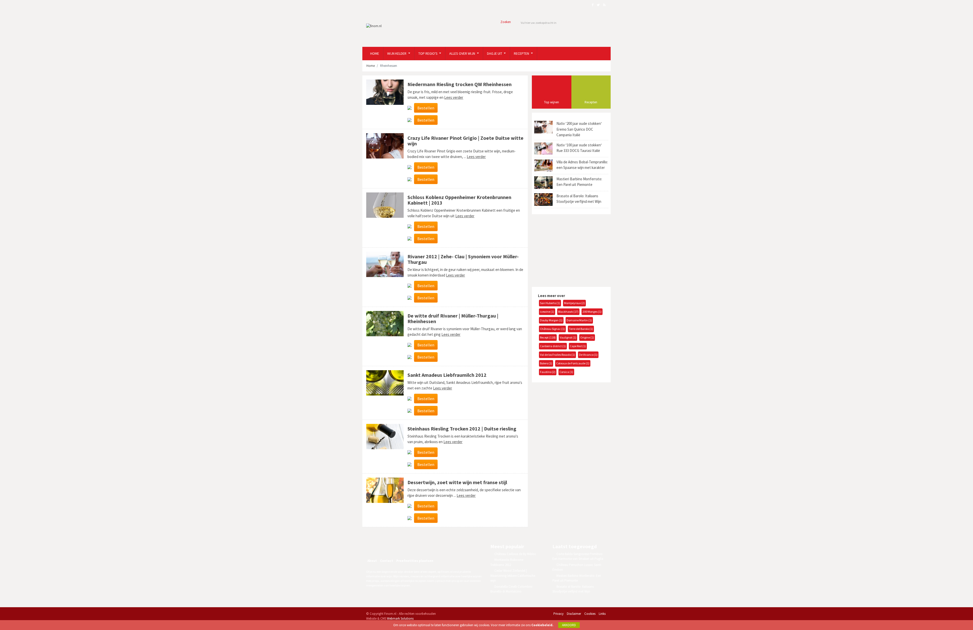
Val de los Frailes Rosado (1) (557, 355)
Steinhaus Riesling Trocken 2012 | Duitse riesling (461, 428)
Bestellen (425, 107)
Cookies (589, 614)
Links (602, 614)
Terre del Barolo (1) (581, 329)
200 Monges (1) (592, 311)
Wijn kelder (397, 53)
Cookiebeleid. (542, 625)
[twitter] (395, 547)
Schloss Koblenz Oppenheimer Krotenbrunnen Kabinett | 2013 (459, 200)
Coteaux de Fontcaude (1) (572, 363)
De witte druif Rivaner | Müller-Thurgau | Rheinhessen (452, 318)
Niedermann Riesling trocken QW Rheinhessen (459, 84)
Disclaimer (574, 614)
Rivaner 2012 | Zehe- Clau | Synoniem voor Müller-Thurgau (463, 259)
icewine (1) (547, 311)
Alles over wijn (462, 53)
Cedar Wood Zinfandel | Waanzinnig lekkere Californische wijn (512, 575)
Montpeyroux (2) (574, 303)
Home (374, 53)
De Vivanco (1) (588, 355)
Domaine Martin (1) (579, 320)
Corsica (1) (566, 372)
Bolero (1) (546, 363)
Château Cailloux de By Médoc (515, 554)
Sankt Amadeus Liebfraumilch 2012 (446, 375)
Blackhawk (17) (568, 311)
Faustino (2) (547, 372)
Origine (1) (587, 337)
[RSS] (406, 547)
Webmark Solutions (400, 618)
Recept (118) (548, 337)
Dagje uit (495, 53)
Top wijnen (551, 102)
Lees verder (453, 97)
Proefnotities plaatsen (414, 561)
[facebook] (384, 547)
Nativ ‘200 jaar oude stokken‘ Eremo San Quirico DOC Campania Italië (579, 129)
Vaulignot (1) (568, 337)
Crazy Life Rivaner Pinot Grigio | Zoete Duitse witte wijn (465, 141)
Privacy (558, 614)
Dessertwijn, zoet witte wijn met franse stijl (457, 482)
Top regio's (428, 53)
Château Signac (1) (552, 329)
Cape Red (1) (578, 346)
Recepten (522, 53)
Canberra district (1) (553, 346)
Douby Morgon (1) (551, 320)
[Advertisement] (570, 250)
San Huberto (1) (550, 303)
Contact (386, 561)
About (372, 561)
